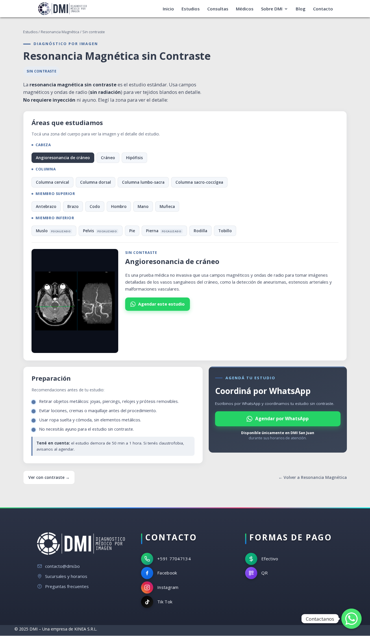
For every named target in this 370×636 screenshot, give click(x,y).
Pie (132, 230)
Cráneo (108, 157)
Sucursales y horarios (66, 576)
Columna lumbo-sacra (143, 182)
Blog (301, 9)
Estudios (191, 9)
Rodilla (200, 230)
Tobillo (225, 230)
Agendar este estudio (161, 304)
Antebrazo (46, 206)
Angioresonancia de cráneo (63, 157)
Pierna (163, 230)
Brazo (73, 206)
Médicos (245, 9)
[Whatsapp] (351, 619)
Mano (143, 206)
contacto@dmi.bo (62, 566)
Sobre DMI (271, 9)
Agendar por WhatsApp (282, 418)
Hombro (119, 206)
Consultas (217, 9)
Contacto (323, 9)
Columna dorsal (95, 182)
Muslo (53, 230)
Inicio (168, 9)
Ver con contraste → (49, 477)
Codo (95, 206)
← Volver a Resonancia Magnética (312, 477)
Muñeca (167, 206)
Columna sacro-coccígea (199, 182)
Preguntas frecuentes (67, 586)
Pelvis (100, 230)
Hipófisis (134, 157)
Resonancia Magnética (60, 31)
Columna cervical (52, 182)
